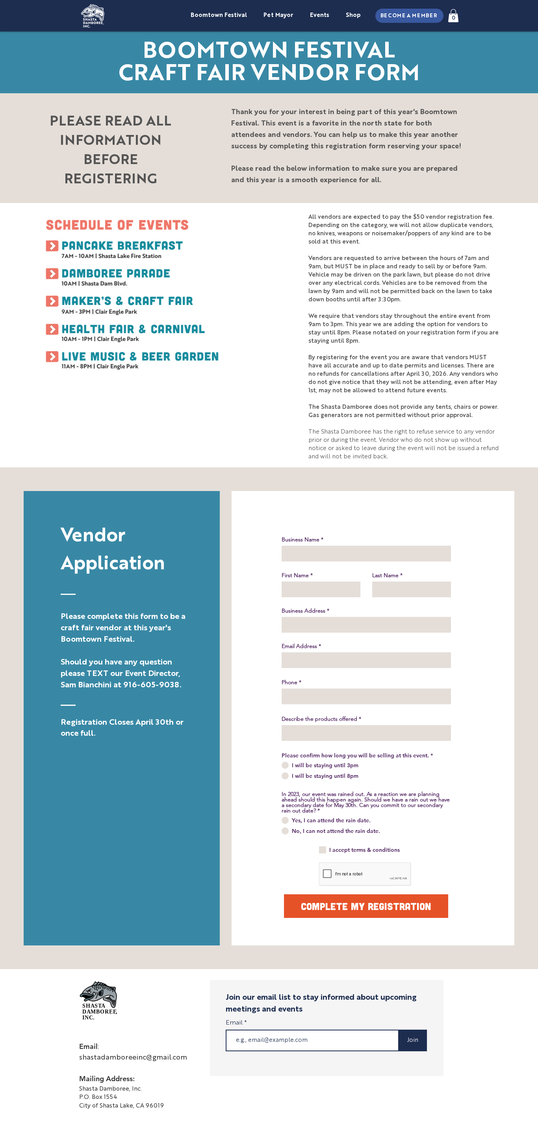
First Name (295, 575)
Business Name (300, 539)
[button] (453, 15)
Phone (289, 682)
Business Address (303, 610)
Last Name (385, 575)
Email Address (299, 646)
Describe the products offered (319, 719)
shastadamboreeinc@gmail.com (133, 1057)
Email (235, 1023)
